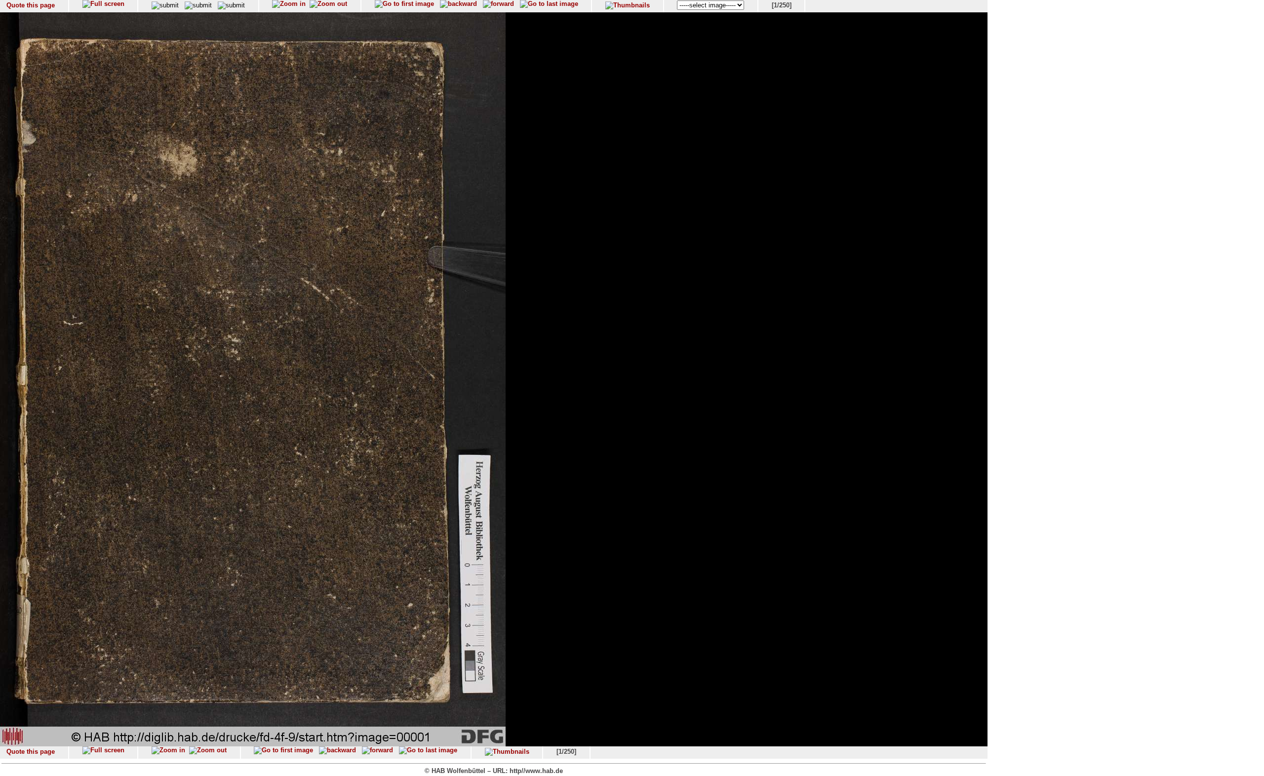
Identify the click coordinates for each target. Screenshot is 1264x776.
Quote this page (30, 5)
